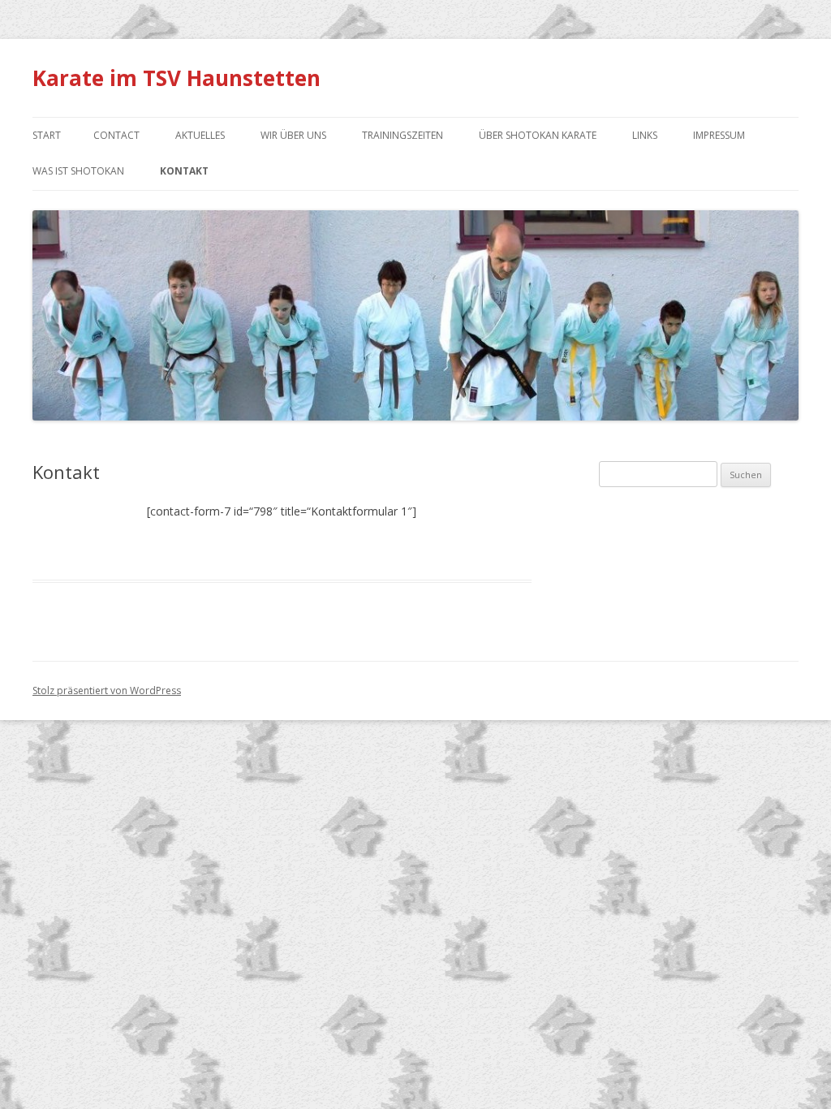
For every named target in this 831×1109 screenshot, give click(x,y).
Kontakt (184, 171)
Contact (116, 135)
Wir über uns (293, 135)
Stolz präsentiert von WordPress (106, 690)
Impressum (719, 135)
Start (46, 135)
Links (644, 135)
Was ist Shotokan (78, 171)
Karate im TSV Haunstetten (176, 78)
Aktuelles (200, 135)
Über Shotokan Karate (537, 135)
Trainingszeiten (402, 135)
